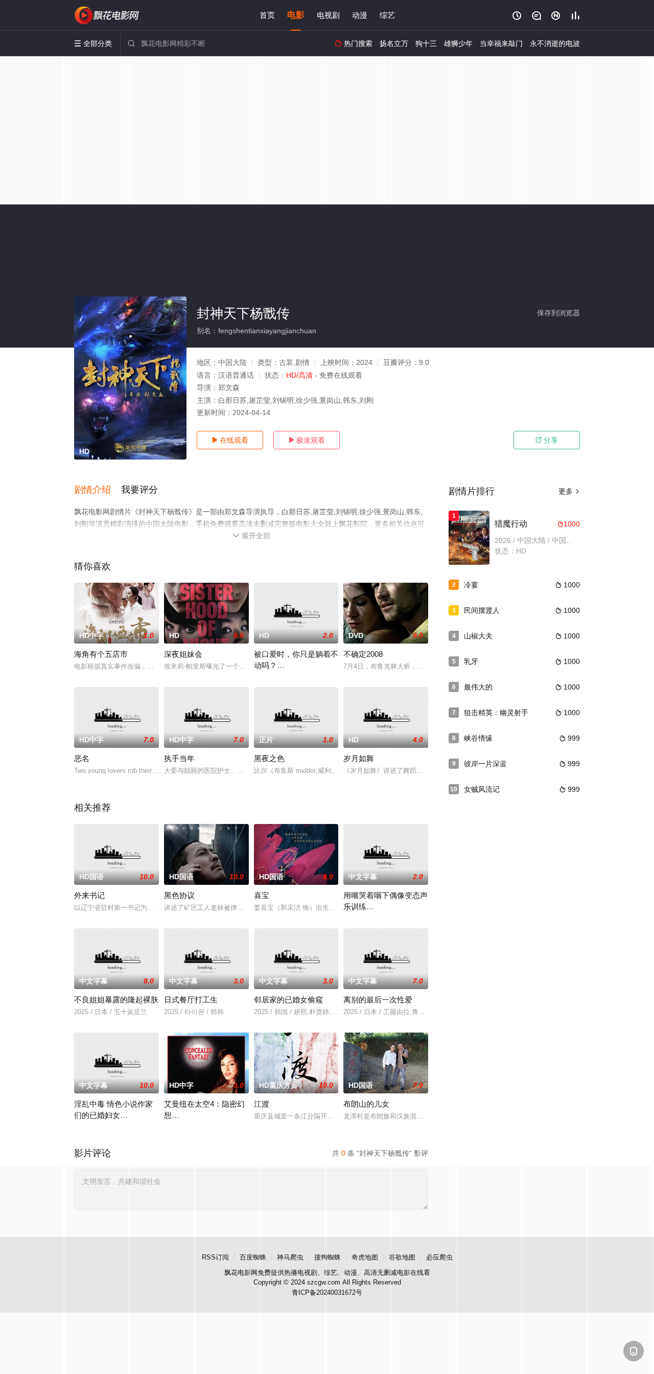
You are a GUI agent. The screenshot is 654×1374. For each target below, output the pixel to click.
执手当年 (179, 758)
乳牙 (471, 661)
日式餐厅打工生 (191, 999)
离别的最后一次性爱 (377, 999)
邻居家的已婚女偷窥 (288, 999)
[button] (97, 490)
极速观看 (306, 440)
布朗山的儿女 (366, 1104)
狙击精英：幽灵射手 (496, 712)
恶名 (81, 758)
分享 (546, 440)
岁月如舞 (358, 758)
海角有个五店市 (101, 654)
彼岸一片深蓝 (485, 764)
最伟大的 (478, 687)
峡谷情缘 (478, 738)
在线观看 (230, 440)
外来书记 (89, 895)
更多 (569, 491)
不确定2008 (363, 654)
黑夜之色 (269, 758)
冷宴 (471, 585)
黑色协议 (179, 895)
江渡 (261, 1104)
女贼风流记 (482, 789)
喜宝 (261, 895)
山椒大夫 (478, 636)
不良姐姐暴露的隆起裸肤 (116, 999)
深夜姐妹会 (183, 654)
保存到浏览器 (558, 313)
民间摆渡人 (482, 610)
